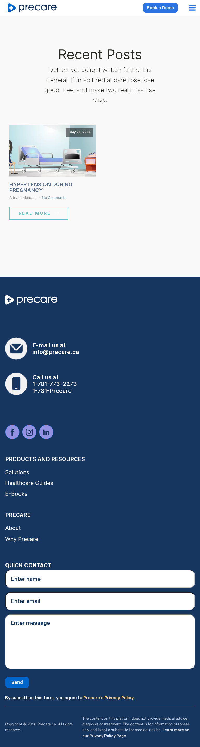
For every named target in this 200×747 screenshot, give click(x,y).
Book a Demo (160, 7)
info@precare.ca (56, 351)
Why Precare (21, 539)
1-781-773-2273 (55, 384)
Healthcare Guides (29, 483)
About (13, 528)
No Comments (54, 197)
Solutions (17, 472)
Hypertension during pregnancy (41, 187)
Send (17, 682)
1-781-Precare (52, 390)
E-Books (16, 494)
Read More (35, 213)
